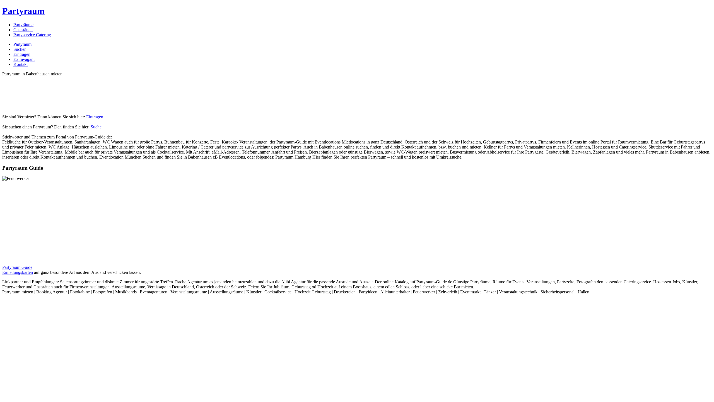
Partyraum (23, 11)
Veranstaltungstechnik (518, 291)
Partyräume (23, 24)
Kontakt (20, 64)
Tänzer (490, 291)
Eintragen (21, 54)
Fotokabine (80, 291)
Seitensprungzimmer (78, 281)
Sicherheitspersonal (558, 291)
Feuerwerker (424, 291)
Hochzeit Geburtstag (313, 291)
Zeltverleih (447, 291)
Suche (96, 127)
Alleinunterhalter (395, 291)
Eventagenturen (153, 291)
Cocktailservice (277, 291)
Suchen (19, 49)
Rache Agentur (188, 281)
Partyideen (368, 291)
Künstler (253, 291)
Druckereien (345, 291)
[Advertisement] (103, 93)
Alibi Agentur (293, 281)
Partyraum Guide (17, 267)
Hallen (583, 291)
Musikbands (126, 291)
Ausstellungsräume (226, 291)
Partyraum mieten (17, 291)
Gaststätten (23, 29)
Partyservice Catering (32, 34)
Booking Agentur (51, 291)
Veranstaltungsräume (188, 291)
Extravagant (24, 59)
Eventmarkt (470, 291)
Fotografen (102, 291)
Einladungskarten (17, 272)
